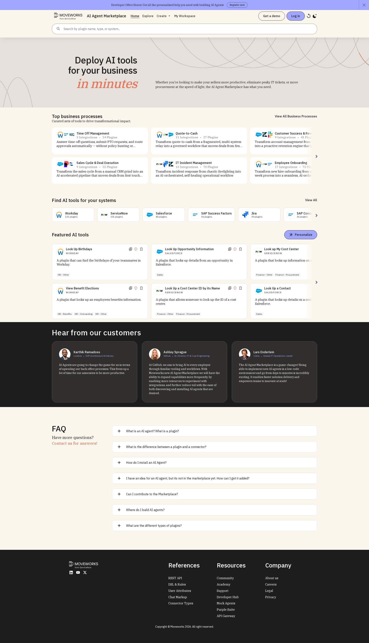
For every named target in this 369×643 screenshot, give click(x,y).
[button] (60, 134)
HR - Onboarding (83, 313)
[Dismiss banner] (364, 5)
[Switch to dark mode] (314, 16)
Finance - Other (165, 313)
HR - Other (63, 274)
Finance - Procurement (188, 313)
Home (135, 16)
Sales (160, 274)
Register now (237, 4)
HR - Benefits (65, 313)
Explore (148, 16)
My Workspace (184, 16)
